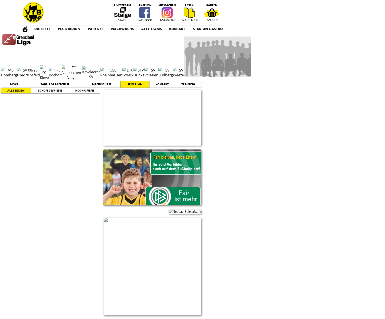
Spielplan (134, 84)
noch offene (84, 90)
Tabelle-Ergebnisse (55, 84)
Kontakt (162, 84)
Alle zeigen (16, 90)
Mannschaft (101, 84)
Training (188, 84)
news (14, 84)
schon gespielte (50, 90)
